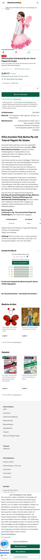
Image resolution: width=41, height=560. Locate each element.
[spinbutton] (20, 88)
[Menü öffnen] (3, 3)
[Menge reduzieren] (3, 88)
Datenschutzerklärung (8, 534)
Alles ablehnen (20, 552)
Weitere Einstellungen (20, 541)
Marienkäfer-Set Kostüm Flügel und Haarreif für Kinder (9, 329)
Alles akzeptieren (21, 546)
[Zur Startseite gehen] (17, 3)
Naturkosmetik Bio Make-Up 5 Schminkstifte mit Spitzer (29, 377)
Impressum (8, 529)
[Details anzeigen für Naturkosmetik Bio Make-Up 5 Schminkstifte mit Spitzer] (30, 365)
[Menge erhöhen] (37, 88)
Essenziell (7, 537)
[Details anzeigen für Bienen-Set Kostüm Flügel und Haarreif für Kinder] (30, 317)
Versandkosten (17, 99)
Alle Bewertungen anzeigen (22, 69)
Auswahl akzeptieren (20, 557)
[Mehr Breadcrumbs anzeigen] (2, 8)
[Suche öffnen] (37, 3)
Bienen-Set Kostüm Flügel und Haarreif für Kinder (30, 328)
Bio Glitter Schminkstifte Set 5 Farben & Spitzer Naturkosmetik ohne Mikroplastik (9, 378)
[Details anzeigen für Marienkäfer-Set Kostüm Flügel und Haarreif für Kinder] (11, 317)
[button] (8, 52)
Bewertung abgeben (21, 263)
